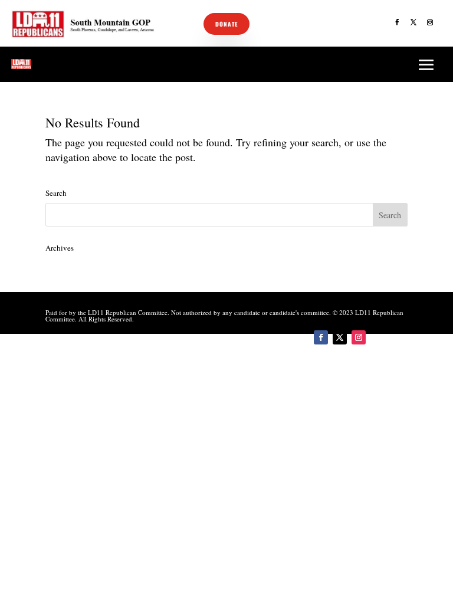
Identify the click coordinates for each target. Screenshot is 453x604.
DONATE (226, 23)
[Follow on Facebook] (397, 22)
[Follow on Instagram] (430, 22)
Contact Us (226, 63)
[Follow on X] (413, 22)
